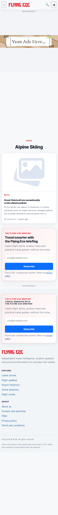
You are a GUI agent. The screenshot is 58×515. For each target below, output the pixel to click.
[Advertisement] (29, 104)
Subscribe (29, 266)
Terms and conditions (13, 425)
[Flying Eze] (19, 4)
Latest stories (9, 375)
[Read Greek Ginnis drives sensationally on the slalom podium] (29, 172)
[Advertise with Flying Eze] (29, 41)
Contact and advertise (14, 411)
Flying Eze (11, 219)
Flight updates (9, 380)
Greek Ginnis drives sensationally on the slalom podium (22, 201)
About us (6, 406)
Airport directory (11, 384)
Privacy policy (9, 420)
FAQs (4, 415)
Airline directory (10, 389)
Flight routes (8, 394)
